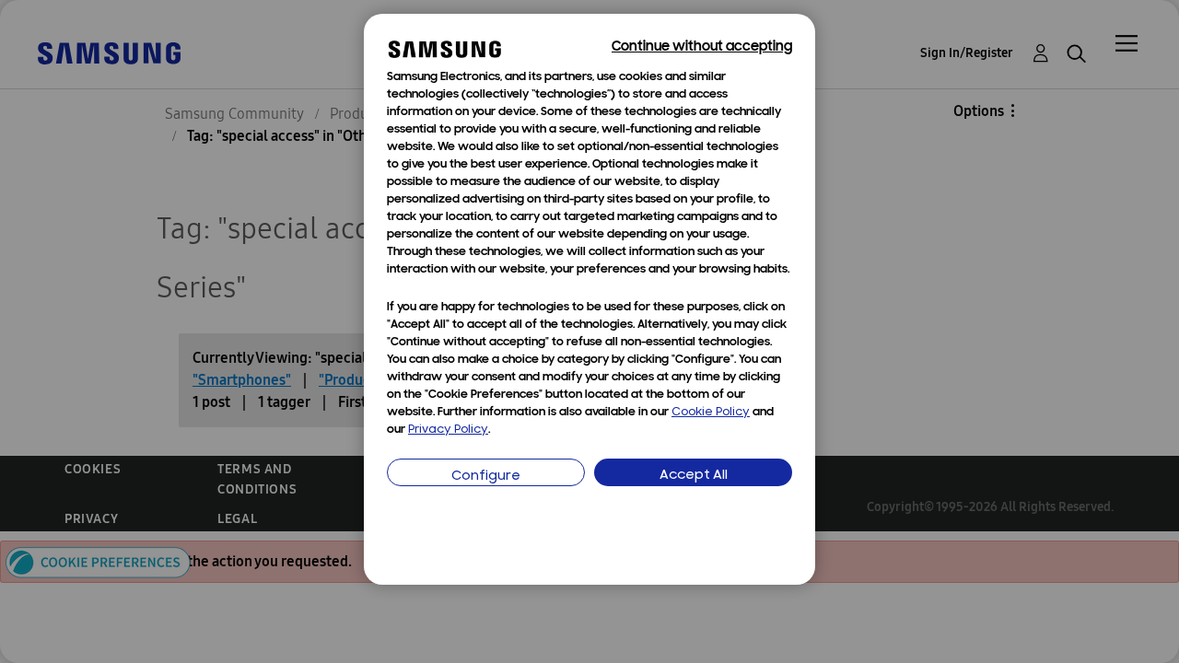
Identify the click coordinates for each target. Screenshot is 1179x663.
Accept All (694, 476)
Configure (485, 476)
